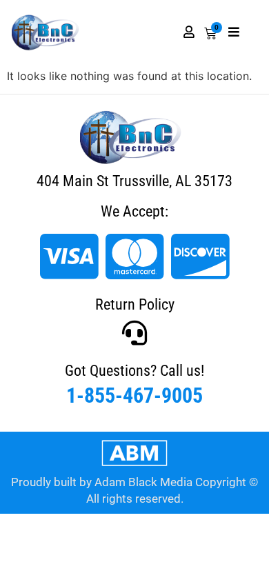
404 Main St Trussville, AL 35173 (134, 181)
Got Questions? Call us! (134, 370)
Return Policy (135, 304)
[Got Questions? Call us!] (134, 333)
